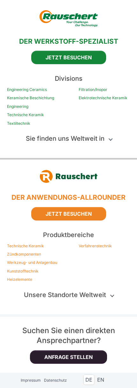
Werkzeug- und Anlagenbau (32, 262)
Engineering (17, 106)
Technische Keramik (25, 115)
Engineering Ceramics (27, 89)
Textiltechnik (18, 123)
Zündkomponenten (24, 254)
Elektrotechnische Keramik (103, 98)
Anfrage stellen (68, 357)
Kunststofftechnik (23, 271)
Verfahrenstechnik (95, 246)
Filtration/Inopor (93, 89)
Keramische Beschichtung (30, 98)
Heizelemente (19, 279)
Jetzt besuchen (69, 57)
